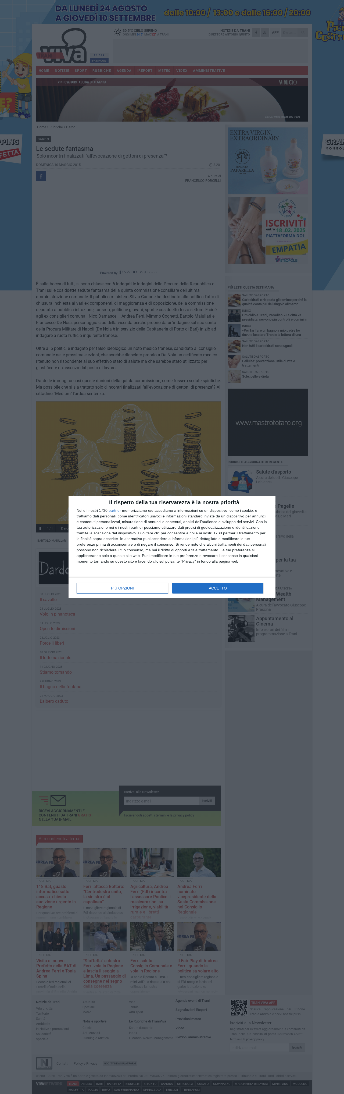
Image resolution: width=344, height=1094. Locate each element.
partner (115, 510)
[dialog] (172, 547)
